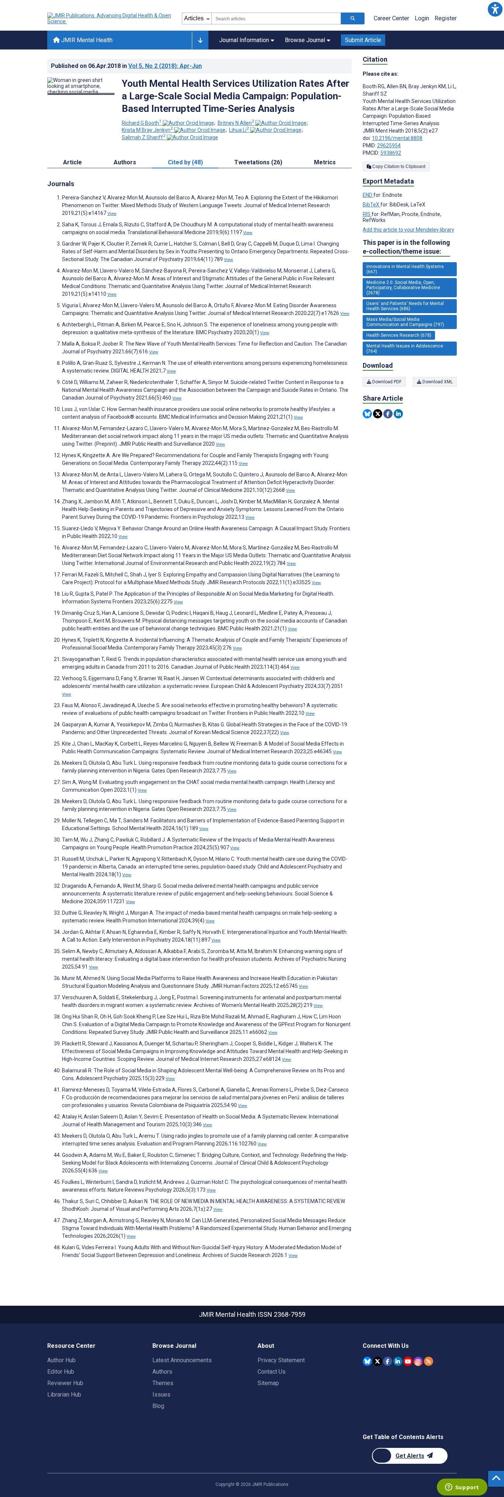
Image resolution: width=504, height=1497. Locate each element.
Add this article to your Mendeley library (408, 230)
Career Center (391, 18)
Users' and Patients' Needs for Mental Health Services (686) (405, 306)
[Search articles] (353, 18)
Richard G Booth (142, 123)
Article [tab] (72, 162)
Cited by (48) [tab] (185, 162)
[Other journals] (200, 40)
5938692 (390, 153)
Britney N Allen (236, 123)
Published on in (126, 65)
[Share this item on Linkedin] (398, 413)
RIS (367, 214)
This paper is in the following (406, 247)
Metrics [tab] (325, 162)
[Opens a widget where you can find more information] (461, 1488)
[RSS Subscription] (428, 1361)
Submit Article (363, 40)
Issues (161, 1394)
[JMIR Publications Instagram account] (418, 1361)
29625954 (389, 145)
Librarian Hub (64, 1394)
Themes (162, 1383)
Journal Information (244, 40)
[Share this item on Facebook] (388, 413)
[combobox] (276, 18)
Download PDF (386, 381)
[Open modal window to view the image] (80, 94)
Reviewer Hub (65, 1383)
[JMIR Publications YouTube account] (407, 1361)
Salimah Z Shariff (144, 137)
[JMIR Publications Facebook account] (387, 1361)
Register (446, 18)
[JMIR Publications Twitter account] (377, 1361)
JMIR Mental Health (86, 40)
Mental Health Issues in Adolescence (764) (404, 348)
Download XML (437, 381)
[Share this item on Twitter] (377, 413)
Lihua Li (239, 130)
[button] (495, 9)
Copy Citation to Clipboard (398, 166)
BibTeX (371, 205)
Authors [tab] (125, 162)
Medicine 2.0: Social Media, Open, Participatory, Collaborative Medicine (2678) (403, 287)
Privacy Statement (281, 1360)
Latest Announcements (182, 1360)
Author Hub (61, 1360)
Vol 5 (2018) (165, 65)
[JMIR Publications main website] (110, 18)
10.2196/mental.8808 (397, 138)
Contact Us (272, 1371)
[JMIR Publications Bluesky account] (367, 1361)
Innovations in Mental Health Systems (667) (405, 269)
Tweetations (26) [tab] (258, 162)
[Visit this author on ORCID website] (188, 123)
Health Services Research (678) (398, 335)
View (112, 213)
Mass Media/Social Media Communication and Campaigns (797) (405, 322)
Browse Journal (305, 40)
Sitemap (268, 1383)
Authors (162, 1371)
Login (422, 18)
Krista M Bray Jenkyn (147, 130)
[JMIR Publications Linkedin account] (398, 1361)
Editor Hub (60, 1371)
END (368, 195)
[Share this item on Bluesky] (367, 413)
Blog (158, 1405)
